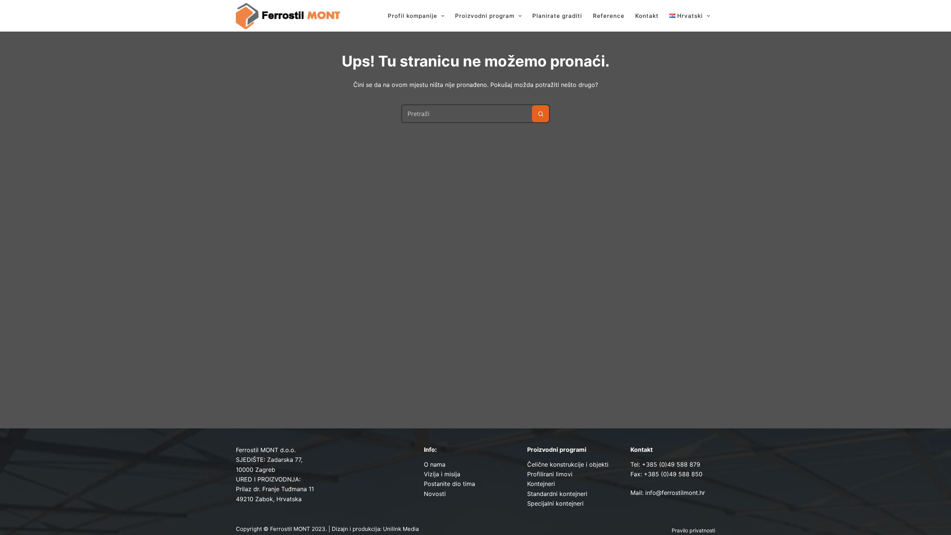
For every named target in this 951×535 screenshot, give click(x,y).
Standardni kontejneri (557, 493)
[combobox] (467, 113)
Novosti (435, 493)
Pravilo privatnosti (693, 530)
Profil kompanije (412, 15)
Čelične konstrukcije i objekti (567, 464)
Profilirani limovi (549, 474)
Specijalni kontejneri (555, 503)
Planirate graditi (557, 15)
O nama (434, 464)
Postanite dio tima (449, 483)
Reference (608, 15)
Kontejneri (541, 483)
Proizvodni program (485, 15)
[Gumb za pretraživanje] (540, 113)
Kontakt (647, 15)
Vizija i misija (442, 474)
